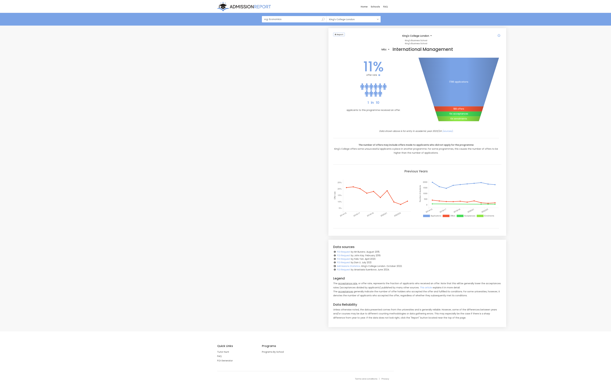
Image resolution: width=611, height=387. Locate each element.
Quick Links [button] (225, 346)
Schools (375, 6)
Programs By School (273, 351)
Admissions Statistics (348, 266)
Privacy (385, 378)
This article (426, 287)
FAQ (385, 6)
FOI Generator (225, 360)
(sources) (447, 131)
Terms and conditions (366, 378)
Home (364, 6)
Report (339, 34)
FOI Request (343, 251)
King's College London (416, 36)
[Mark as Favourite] (499, 35)
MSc (384, 49)
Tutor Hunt (223, 351)
